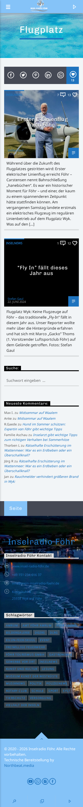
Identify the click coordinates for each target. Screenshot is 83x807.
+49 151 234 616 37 (27, 574)
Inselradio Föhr (41, 541)
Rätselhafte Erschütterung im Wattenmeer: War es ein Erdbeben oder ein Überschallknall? (37, 450)
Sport (53, 691)
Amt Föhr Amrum (37, 625)
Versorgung (40, 698)
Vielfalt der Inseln (22, 705)
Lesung (48, 669)
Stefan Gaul (15, 150)
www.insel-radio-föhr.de (30, 566)
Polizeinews (56, 683)
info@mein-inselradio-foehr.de (35, 583)
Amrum (12, 625)
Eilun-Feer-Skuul (20, 640)
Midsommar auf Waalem (38, 412)
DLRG (54, 633)
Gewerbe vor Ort (20, 662)
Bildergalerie (18, 633)
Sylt (66, 691)
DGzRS (40, 633)
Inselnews (14, 95)
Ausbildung (66, 625)
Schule (38, 691)
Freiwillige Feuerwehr (25, 647)
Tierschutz (15, 698)
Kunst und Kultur (21, 669)
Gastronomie (60, 654)
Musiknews (15, 683)
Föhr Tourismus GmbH (25, 654)
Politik (36, 683)
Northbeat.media (19, 765)
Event (45, 640)
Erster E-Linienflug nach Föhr (42, 122)
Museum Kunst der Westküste (32, 676)
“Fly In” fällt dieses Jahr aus (43, 270)
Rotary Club (16, 691)
